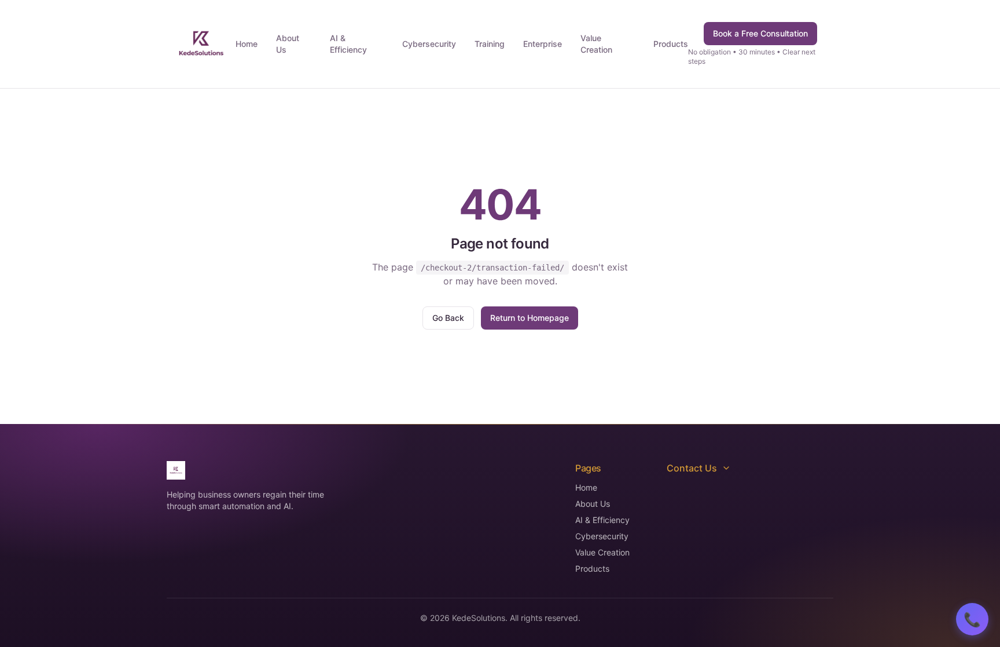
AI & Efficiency (348, 43)
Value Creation (596, 43)
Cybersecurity (429, 44)
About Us (287, 43)
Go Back (448, 318)
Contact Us (692, 468)
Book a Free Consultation (760, 33)
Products (670, 44)
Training (490, 44)
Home (247, 44)
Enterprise (542, 44)
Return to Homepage (529, 318)
